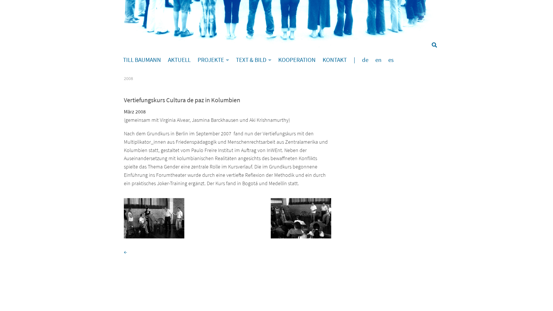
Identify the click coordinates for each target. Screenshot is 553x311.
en (378, 60)
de (365, 60)
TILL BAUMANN (142, 60)
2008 (128, 78)
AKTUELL (179, 60)
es (391, 60)
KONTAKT (335, 60)
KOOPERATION (297, 60)
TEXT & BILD (251, 60)
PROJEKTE (211, 60)
